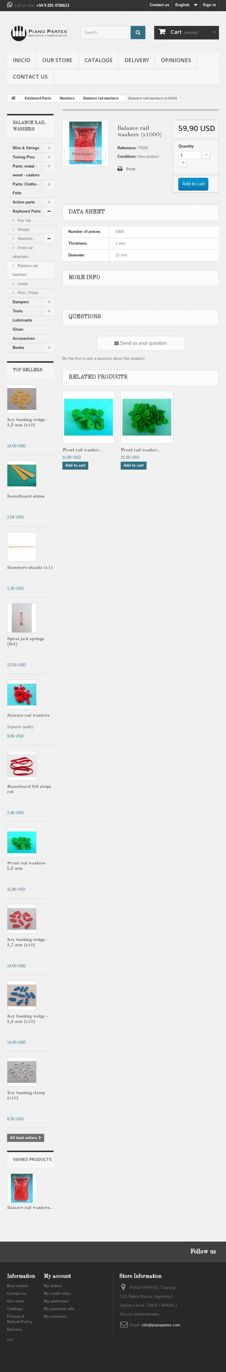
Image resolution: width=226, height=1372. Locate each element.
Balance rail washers (25, 270)
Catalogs (98, 60)
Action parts (24, 202)
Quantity (186, 146)
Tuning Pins (24, 157)
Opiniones (176, 60)
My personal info (59, 1309)
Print (130, 169)
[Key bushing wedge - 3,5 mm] (21, 399)
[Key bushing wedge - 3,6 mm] (21, 919)
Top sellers (27, 370)
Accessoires (24, 338)
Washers (24, 238)
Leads (22, 283)
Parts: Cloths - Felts (26, 188)
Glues (18, 329)
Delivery (136, 60)
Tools (18, 311)
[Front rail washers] (21, 842)
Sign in (209, 5)
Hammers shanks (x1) (30, 568)
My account (57, 1276)
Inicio (21, 60)
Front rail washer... (82, 450)
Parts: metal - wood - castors (26, 170)
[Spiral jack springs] (21, 618)
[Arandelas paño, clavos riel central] (21, 694)
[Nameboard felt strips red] (21, 766)
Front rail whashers (23, 252)
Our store (57, 60)
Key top (23, 220)
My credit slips (57, 1293)
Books (18, 347)
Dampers (21, 302)
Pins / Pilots (27, 293)
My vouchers (55, 1316)
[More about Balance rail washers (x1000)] (21, 1188)
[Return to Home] (13, 98)
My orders (53, 1286)
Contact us (159, 5)
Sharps (23, 229)
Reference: (127, 148)
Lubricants (22, 320)
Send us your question (143, 343)
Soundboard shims (25, 496)
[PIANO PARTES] (39, 33)
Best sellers (17, 1286)
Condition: (127, 156)
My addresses (56, 1301)
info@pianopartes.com (161, 1325)
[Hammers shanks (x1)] (21, 546)
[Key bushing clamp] (21, 1072)
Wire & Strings (26, 148)
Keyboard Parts (27, 211)
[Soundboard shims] (21, 475)
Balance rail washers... (29, 1208)
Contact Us (30, 76)
